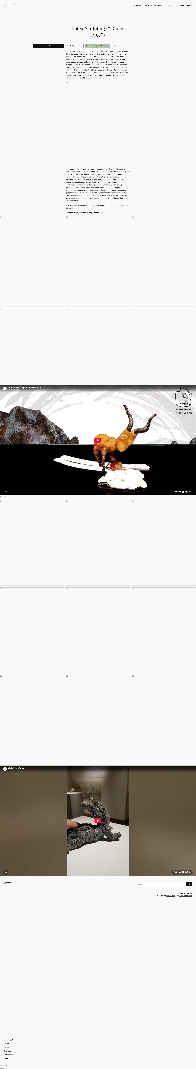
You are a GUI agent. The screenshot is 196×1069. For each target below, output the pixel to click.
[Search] (189, 884)
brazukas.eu (186, 893)
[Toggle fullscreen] (3, 1065)
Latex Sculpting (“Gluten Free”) (97, 46)
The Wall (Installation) (74, 46)
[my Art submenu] (151, 5)
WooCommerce (185, 896)
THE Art (48, 46)
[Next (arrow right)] (3, 1068)
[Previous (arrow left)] (1, 1068)
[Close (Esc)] (7, 1065)
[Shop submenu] (191, 5)
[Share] (5, 1065)
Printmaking (116, 46)
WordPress (170, 896)
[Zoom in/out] (1, 1065)
